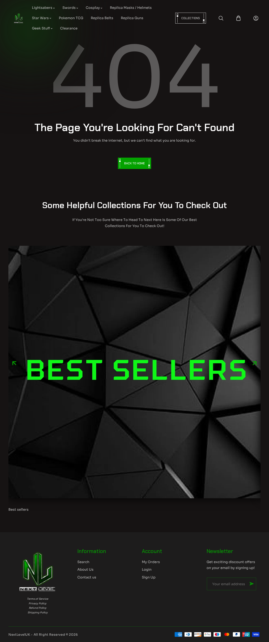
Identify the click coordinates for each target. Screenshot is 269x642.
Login (147, 569)
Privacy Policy (37, 603)
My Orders (151, 562)
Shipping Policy (38, 612)
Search (83, 562)
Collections (190, 18)
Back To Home (134, 163)
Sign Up (149, 577)
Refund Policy (37, 607)
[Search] (221, 18)
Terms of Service (37, 598)
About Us (85, 569)
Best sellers (18, 509)
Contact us (86, 577)
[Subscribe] (251, 583)
